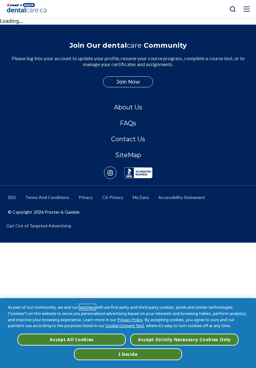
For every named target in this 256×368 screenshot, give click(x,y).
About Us (128, 107)
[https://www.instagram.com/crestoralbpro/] (114, 173)
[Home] (29, 8)
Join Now (128, 82)
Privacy (86, 197)
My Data (141, 197)
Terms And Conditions (47, 197)
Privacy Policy (129, 319)
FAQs (128, 123)
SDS (12, 197)
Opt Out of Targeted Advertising (38, 225)
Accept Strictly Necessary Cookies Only (184, 339)
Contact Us (128, 139)
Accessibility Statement (181, 197)
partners (88, 307)
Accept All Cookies (72, 339)
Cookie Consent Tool (125, 325)
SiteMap (128, 155)
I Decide (128, 354)
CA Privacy (112, 197)
